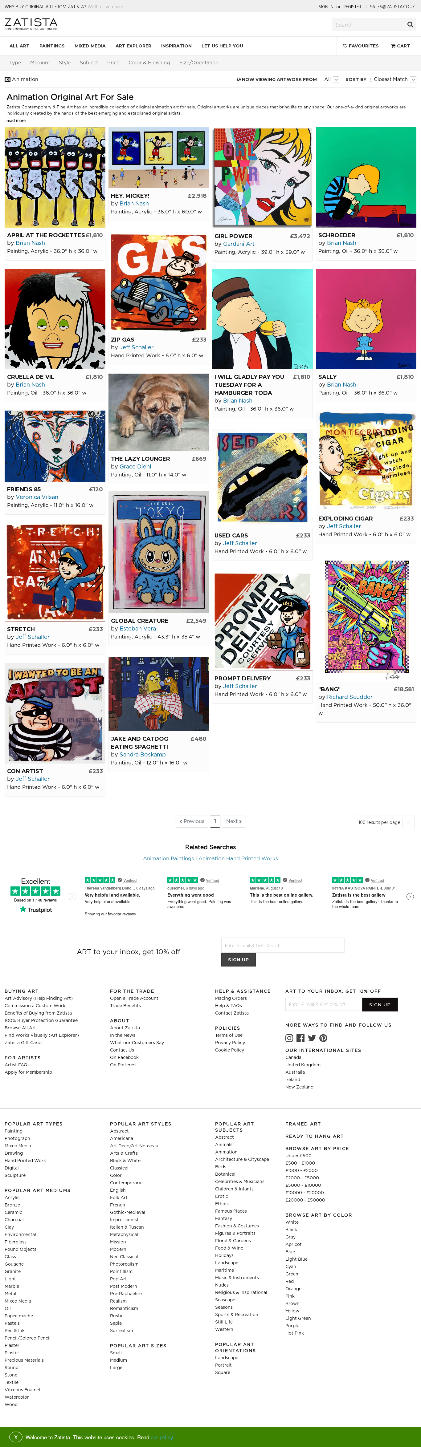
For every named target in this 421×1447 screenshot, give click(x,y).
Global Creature (140, 621)
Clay (9, 1227)
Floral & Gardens (233, 1241)
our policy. (162, 1437)
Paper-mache (19, 1316)
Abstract (119, 1131)
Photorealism (124, 1264)
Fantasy (223, 1219)
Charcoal (14, 1220)
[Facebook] (300, 1038)
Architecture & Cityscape (242, 1159)
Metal (10, 1294)
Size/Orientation (199, 62)
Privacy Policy (230, 1043)
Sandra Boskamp (143, 755)
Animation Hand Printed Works (238, 858)
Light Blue (296, 1259)
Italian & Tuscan (127, 1227)
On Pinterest (123, 1065)
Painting (13, 1131)
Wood (11, 1405)
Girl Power (233, 236)
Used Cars (231, 535)
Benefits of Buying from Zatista (38, 1013)
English (118, 1190)
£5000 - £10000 (303, 1185)
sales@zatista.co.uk (392, 7)
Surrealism (121, 1331)
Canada (293, 1058)
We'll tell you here (105, 6)
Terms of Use (229, 1035)
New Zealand (299, 1087)
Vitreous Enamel (22, 1390)
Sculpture (15, 1175)
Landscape (226, 1263)
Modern (118, 1249)
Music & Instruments (237, 1278)
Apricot (293, 1244)
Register (352, 7)
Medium (118, 1360)
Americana (121, 1139)
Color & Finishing (149, 62)
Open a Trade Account (134, 998)
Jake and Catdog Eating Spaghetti (139, 743)
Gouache (14, 1264)
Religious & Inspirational (241, 1293)
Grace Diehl (135, 467)
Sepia (116, 1323)
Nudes (222, 1285)
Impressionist (124, 1220)
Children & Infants (234, 1189)
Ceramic (13, 1212)
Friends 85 (24, 489)
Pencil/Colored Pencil (28, 1338)
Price (113, 62)
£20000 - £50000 (305, 1200)
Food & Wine (229, 1248)
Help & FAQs (228, 1006)
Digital (12, 1168)
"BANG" (329, 689)
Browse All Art (20, 1028)
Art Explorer (133, 46)
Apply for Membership (28, 1072)
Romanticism (124, 1309)
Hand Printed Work (25, 1161)
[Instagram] (289, 1038)
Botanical (225, 1174)
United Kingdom (303, 1065)
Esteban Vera (138, 629)
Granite (13, 1272)
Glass (10, 1257)
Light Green (298, 1318)
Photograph (17, 1139)
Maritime (224, 1270)
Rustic (117, 1316)
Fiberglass (16, 1242)
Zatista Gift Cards (24, 1043)
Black (291, 1230)
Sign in (326, 7)
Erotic (221, 1196)
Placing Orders (231, 998)
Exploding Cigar (345, 518)
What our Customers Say (137, 1043)
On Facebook (124, 1058)
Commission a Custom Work (35, 1006)
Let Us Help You (222, 46)
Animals (223, 1145)
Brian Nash (30, 243)
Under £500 (298, 1156)
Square (222, 1373)
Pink (290, 1296)
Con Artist (25, 771)
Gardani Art (239, 244)
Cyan (290, 1267)
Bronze (12, 1205)
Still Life (224, 1322)
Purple (292, 1326)
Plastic (12, 1353)
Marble (12, 1286)
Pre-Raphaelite (126, 1294)
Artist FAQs (17, 1065)
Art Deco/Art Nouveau (134, 1146)
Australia (295, 1072)
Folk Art (119, 1198)
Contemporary (125, 1183)
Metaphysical (124, 1235)
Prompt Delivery (243, 678)
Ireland (292, 1080)
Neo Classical (124, 1257)
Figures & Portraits (235, 1233)
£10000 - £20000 (304, 1193)
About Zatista (125, 1028)
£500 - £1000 (300, 1163)
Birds (220, 1167)
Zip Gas (122, 339)
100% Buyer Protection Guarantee (41, 1021)
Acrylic (12, 1198)
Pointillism (121, 1272)
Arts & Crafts (124, 1153)
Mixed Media (90, 46)
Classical (119, 1168)
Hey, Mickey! (130, 196)
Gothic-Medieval (127, 1212)
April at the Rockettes (46, 235)
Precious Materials (24, 1360)
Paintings (52, 46)
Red (289, 1281)
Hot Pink (294, 1333)
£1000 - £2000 (301, 1171)
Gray (290, 1237)
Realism (118, 1301)
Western (224, 1329)
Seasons (224, 1307)
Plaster (12, 1346)
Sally (327, 377)
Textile (11, 1382)
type (15, 62)
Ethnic (222, 1204)
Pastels (12, 1323)
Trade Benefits (125, 1006)
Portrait (223, 1365)
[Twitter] (312, 1038)
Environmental (20, 1235)
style (65, 62)
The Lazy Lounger (140, 459)
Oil (8, 1309)
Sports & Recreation (236, 1315)
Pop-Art (118, 1279)
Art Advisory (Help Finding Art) (39, 998)
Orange (293, 1289)
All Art (20, 46)
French (117, 1205)
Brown (292, 1304)
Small (116, 1353)
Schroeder (336, 235)
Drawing (14, 1153)
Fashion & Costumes (237, 1226)
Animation (226, 1152)
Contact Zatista (232, 1013)
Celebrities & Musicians (239, 1182)
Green (291, 1274)
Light (10, 1279)
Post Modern (123, 1286)
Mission (118, 1242)
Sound (11, 1368)
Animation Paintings (168, 858)
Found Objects (20, 1249)
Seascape (225, 1300)
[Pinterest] (323, 1038)
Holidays (224, 1256)
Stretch (21, 629)
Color (116, 1175)
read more (16, 121)
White (292, 1222)
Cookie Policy (229, 1050)
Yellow (292, 1311)
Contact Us (122, 1050)
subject (89, 62)
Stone (11, 1375)
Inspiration (176, 46)
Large (116, 1368)
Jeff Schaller (136, 348)
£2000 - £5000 (302, 1178)
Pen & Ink (15, 1331)
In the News (122, 1035)
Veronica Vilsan (37, 497)
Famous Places (231, 1211)
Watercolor (17, 1397)
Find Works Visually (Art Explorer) (42, 1035)
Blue (290, 1252)
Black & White (125, 1161)
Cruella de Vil (30, 377)
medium (40, 62)
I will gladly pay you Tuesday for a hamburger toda (249, 385)
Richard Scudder (350, 697)
